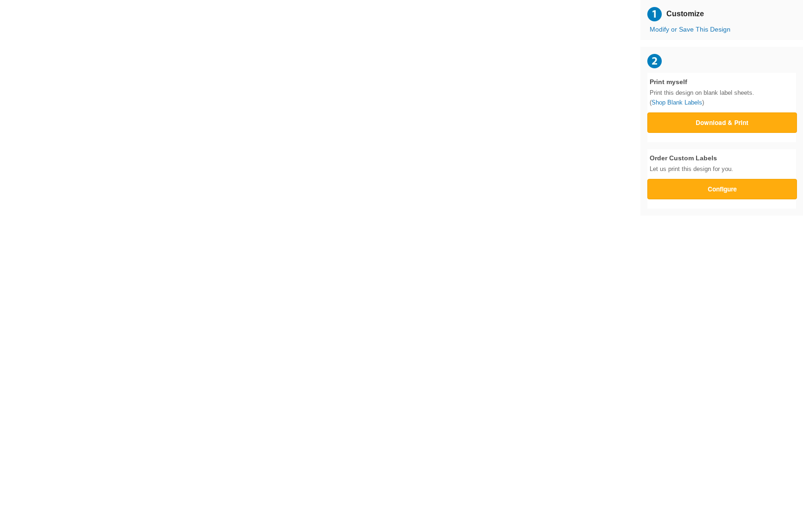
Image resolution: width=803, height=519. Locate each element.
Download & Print (722, 122)
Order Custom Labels (691, 163)
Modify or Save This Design (690, 29)
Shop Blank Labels (677, 102)
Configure (722, 188)
